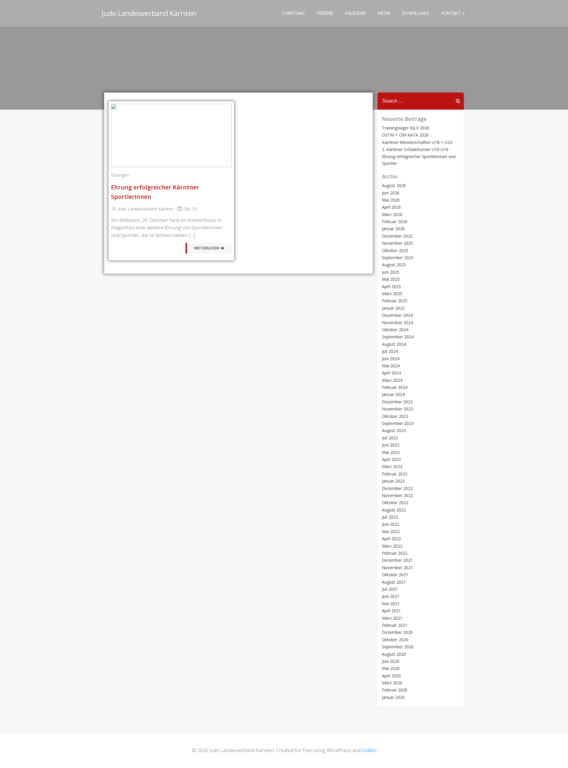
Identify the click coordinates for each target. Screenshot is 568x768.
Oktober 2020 (395, 639)
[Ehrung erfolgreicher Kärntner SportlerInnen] (171, 134)
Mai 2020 (391, 668)
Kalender (355, 13)
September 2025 (398, 257)
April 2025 (391, 286)
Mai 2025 (391, 279)
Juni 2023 (390, 445)
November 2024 (397, 322)
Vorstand (293, 13)
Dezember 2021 (397, 560)
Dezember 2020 (397, 632)
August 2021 (394, 582)
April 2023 (391, 459)
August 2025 (394, 264)
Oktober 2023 (395, 416)
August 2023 (394, 430)
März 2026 (392, 214)
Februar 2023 (394, 474)
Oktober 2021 (395, 574)
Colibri (369, 750)
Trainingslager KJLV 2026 (405, 128)
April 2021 (391, 610)
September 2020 (398, 647)
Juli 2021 (390, 589)
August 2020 (394, 654)
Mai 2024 (391, 365)
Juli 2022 (390, 517)
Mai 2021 (391, 603)
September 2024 (398, 337)
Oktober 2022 (395, 502)
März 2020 (392, 683)
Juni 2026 (390, 193)
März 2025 (392, 293)
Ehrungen (120, 175)
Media (384, 13)
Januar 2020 (393, 697)
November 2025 (397, 243)
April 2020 (391, 675)
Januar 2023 (393, 481)
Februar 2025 (394, 300)
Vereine (325, 13)
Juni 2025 (390, 272)
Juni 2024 (390, 358)
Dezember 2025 (397, 236)
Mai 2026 (391, 200)
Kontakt (451, 13)
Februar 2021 (394, 625)
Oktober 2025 (395, 250)
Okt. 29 (190, 209)
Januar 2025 (393, 308)
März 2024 (392, 380)
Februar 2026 (394, 221)
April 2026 (391, 207)
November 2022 (397, 495)
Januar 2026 (393, 228)
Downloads (416, 13)
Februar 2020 (394, 690)
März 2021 (392, 618)
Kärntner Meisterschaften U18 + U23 (417, 142)
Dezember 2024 (397, 315)
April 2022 (391, 538)
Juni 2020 (390, 661)
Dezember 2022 (397, 488)
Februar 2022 (394, 553)
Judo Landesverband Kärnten (145, 209)
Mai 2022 (391, 531)
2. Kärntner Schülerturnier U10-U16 (415, 149)
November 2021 (397, 567)
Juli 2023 (390, 438)
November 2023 (397, 409)
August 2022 (394, 510)
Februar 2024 (394, 387)
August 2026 (394, 185)
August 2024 (394, 344)
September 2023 (398, 423)
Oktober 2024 (395, 329)
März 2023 (392, 466)
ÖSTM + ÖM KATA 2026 (405, 135)
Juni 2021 (390, 596)
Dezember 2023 (397, 402)
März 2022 (392, 546)
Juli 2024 (390, 351)
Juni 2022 (390, 524)
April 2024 (391, 373)
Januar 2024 (393, 394)
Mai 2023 (391, 452)
